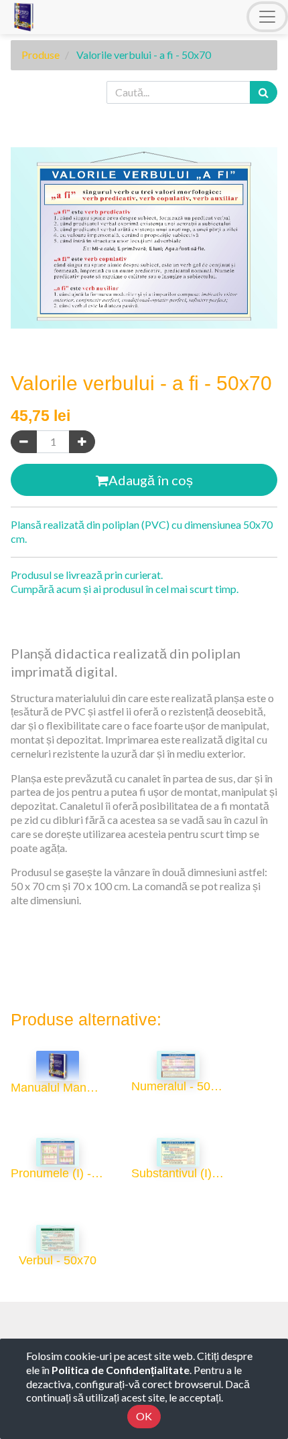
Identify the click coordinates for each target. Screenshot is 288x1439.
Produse (40, 54)
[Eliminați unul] (24, 442)
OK (144, 1416)
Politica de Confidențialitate (121, 1369)
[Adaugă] (82, 442)
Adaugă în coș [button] (151, 480)
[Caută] (263, 92)
